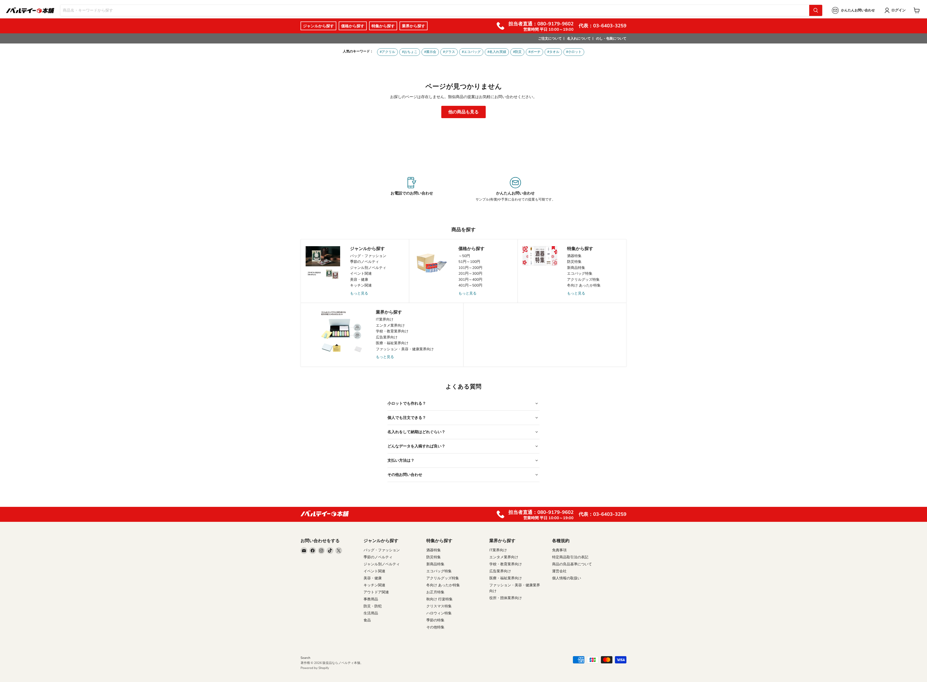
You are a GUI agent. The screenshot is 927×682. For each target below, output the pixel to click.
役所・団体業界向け (505, 598)
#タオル (553, 52)
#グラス (449, 52)
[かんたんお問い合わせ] (515, 189)
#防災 (517, 52)
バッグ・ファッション (368, 255)
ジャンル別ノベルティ (368, 267)
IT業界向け (384, 319)
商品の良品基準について (572, 564)
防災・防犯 (373, 606)
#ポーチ (534, 52)
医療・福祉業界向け (392, 343)
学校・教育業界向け (392, 331)
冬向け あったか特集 (584, 285)
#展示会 (430, 52)
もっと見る (359, 293)
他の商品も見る (463, 112)
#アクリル (387, 52)
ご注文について (550, 38)
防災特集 (574, 261)
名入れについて (579, 38)
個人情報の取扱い (566, 578)
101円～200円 (470, 267)
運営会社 (559, 571)
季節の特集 (435, 620)
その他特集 (435, 627)
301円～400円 (470, 279)
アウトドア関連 (376, 592)
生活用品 (371, 613)
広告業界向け (387, 337)
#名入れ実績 (496, 52)
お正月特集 (435, 592)
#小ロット (574, 52)
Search (305, 658)
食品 (367, 620)
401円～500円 (470, 285)
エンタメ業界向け (390, 325)
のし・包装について (611, 38)
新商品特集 (576, 267)
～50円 (464, 255)
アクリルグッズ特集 (583, 279)
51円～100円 (469, 261)
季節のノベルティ (364, 261)
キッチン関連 (361, 285)
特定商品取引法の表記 (570, 557)
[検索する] (815, 10)
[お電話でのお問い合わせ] (412, 189)
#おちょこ (409, 52)
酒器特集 (574, 255)
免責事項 (559, 550)
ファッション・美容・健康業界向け (405, 349)
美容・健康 (359, 279)
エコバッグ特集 (579, 273)
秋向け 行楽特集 (439, 599)
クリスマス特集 (439, 606)
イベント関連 (361, 273)
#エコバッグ (471, 52)
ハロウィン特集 (439, 613)
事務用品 (371, 599)
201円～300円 (470, 273)
